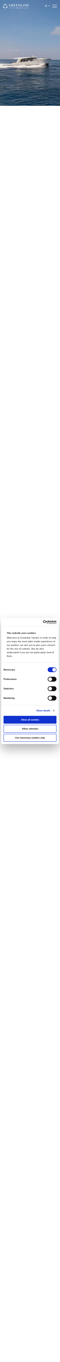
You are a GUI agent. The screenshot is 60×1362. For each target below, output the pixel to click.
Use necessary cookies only (30, 737)
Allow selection (30, 728)
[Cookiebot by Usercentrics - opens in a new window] (43, 622)
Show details (43, 710)
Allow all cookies (30, 719)
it (46, 6)
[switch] (52, 679)
